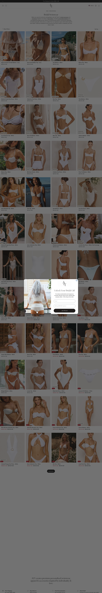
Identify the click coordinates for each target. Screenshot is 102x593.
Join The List (64, 310)
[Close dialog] (76, 280)
